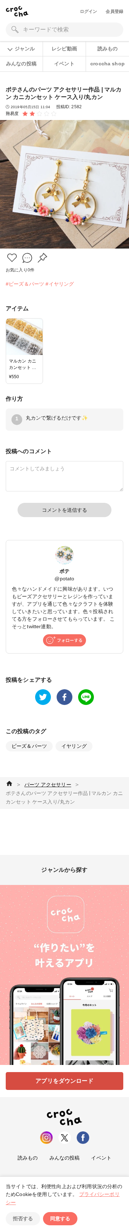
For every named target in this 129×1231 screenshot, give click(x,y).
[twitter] (43, 697)
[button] (12, 257)
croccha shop (107, 63)
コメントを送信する (64, 510)
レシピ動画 (64, 48)
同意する (60, 1218)
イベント (64, 63)
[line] (86, 697)
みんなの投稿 (21, 63)
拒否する (23, 1218)
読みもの (107, 48)
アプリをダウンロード (64, 1081)
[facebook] (64, 697)
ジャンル (25, 48)
